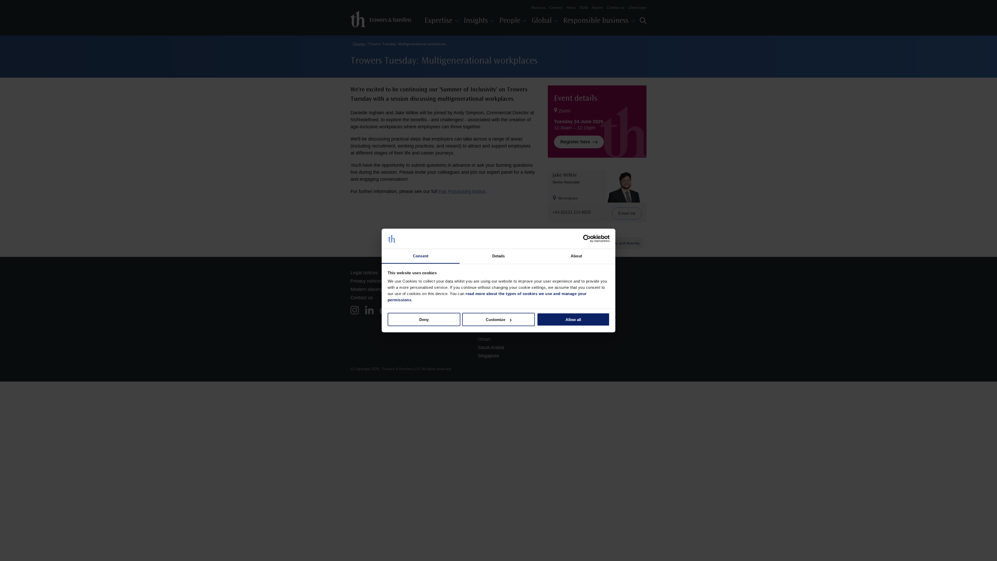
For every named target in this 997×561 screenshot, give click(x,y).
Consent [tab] (420, 255)
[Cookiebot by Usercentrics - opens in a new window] (587, 239)
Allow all (573, 319)
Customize (495, 319)
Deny (424, 319)
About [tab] (576, 255)
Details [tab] (498, 255)
